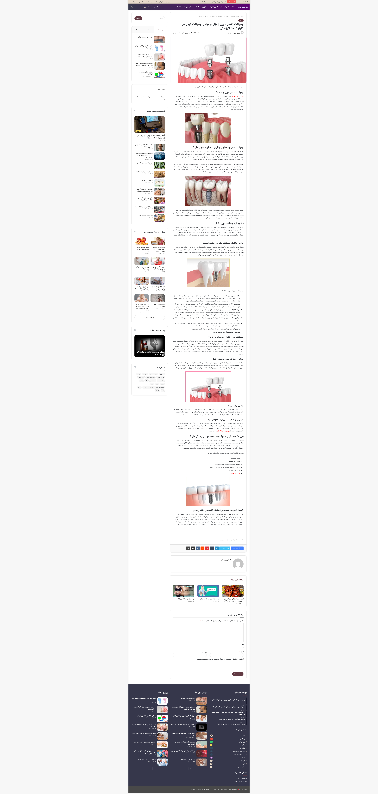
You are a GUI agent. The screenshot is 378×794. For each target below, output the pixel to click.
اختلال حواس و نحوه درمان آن (159, 305)
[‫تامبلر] (212, 548)
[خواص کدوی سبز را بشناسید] (159, 165)
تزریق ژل (145, 374)
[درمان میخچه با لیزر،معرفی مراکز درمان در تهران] (201, 736)
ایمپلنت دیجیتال (235, 473)
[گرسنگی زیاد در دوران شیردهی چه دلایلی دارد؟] (141, 281)
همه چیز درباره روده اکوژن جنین (147, 759)
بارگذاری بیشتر (150, 317)
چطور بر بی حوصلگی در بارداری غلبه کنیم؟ (144, 733)
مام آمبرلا (162, 93)
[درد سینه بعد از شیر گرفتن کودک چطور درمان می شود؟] (159, 57)
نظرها (137, 29)
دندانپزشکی (141, 377)
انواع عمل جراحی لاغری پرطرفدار (185, 599)
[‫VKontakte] (198, 548)
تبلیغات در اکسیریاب (143, 2)
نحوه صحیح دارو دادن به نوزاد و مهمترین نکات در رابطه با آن (144, 752)
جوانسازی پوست (151, 377)
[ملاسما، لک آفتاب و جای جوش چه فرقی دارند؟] (159, 147)
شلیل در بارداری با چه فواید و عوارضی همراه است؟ (143, 249)
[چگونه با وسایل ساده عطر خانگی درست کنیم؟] (159, 200)
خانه (233, 7)
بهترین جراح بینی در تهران (145, 37)
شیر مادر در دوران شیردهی (187, 759)
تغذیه (196, 7)
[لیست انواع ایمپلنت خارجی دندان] (208, 591)
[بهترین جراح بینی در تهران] (159, 39)
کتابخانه (178, 7)
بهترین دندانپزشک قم (223, 431)
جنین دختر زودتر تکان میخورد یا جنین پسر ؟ (143, 47)
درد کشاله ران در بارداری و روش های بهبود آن (158, 288)
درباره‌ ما (133, 2)
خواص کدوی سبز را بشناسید (144, 163)
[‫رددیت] (202, 548)
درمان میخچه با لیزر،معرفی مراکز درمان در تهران (183, 734)
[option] (149, 346)
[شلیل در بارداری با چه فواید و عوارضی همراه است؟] (141, 241)
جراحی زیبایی (160, 377)
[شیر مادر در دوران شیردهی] (201, 762)
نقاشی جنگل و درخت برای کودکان (145, 73)
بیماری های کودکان (239, 754)
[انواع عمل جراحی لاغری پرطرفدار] (183, 591)
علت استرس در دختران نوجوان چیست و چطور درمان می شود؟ (158, 249)
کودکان (157, 391)
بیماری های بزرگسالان (238, 751)
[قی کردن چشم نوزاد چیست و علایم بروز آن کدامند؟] (162, 727)
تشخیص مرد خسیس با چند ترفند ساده (145, 742)
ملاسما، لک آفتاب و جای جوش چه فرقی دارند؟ (213, 2)
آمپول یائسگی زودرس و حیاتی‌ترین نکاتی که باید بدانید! (183, 717)
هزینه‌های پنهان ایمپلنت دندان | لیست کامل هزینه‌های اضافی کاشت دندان (143, 155)
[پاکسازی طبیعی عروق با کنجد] (159, 174)
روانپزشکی (152, 381)
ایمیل (241, 652)
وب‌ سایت (204, 652)
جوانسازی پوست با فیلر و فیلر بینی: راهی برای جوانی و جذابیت (143, 64)
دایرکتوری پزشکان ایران (157, 2)
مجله (237, 16)
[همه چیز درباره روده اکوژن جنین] (162, 762)
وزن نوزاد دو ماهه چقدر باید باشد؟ (142, 268)
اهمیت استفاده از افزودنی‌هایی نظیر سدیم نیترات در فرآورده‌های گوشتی (234, 600)
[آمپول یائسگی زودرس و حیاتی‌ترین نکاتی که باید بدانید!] (201, 718)
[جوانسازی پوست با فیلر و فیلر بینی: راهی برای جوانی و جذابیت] (159, 66)
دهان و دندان (241, 767)
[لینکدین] (217, 548)
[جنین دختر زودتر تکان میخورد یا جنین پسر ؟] (159, 48)
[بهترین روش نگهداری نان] (159, 218)
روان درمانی (223, 7)
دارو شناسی (242, 761)
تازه (149, 29)
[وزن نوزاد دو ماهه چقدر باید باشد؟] (141, 261)
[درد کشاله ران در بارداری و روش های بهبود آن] (158, 281)
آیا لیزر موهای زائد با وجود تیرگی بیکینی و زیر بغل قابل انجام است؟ (150, 136)
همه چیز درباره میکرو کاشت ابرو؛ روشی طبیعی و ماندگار (144, 190)
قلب (157, 384)
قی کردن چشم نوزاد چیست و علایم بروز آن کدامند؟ (144, 725)
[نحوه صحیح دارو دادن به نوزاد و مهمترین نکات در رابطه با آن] (162, 753)
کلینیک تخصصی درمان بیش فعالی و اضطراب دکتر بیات (151, 98)
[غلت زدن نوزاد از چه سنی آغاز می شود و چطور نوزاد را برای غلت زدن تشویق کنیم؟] (141, 298)
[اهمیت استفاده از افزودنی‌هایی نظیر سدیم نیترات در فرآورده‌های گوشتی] (233, 591)
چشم (152, 384)
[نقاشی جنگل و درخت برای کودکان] (159, 74)
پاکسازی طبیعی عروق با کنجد (144, 172)
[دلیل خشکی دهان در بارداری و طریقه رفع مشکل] (158, 261)
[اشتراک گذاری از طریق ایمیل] (193, 548)
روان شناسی (161, 381)
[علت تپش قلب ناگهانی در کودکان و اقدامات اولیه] (201, 744)
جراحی (138, 374)
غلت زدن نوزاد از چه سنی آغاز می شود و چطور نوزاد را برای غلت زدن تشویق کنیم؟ (142, 307)
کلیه (163, 391)
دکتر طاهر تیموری (241, 778)
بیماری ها (187, 7)
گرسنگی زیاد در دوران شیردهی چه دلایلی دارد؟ (142, 288)
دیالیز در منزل (161, 89)
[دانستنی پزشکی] (242, 6)
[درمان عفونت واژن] (159, 183)
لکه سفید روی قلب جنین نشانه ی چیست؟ (183, 724)
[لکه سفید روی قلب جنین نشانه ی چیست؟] (201, 727)
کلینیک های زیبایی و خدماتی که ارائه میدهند (151, 353)
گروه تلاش (231, 789)
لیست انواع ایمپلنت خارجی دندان (209, 599)
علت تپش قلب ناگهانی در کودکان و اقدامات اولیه (185, 743)
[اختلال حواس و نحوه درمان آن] (158, 298)
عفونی (162, 384)
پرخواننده (161, 29)
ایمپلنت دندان (153, 374)
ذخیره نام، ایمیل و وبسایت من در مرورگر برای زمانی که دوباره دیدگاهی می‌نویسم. (219, 659)
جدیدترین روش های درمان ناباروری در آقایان (183, 751)
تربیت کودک (213, 7)
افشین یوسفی (236, 33)
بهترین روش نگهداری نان (145, 215)
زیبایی (203, 7)
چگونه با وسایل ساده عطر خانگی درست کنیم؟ (145, 199)
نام (242, 644)
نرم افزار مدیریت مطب (240, 781)
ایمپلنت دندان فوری (238, 96)
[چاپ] (188, 548)
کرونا (139, 387)
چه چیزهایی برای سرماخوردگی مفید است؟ (153, 387)
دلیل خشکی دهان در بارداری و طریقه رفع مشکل (159, 269)
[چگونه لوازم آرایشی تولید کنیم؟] (159, 209)
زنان (146, 381)
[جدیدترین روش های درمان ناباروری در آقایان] (201, 753)
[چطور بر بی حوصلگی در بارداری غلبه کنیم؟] (162, 736)
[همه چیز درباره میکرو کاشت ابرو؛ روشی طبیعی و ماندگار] (159, 191)
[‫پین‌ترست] (207, 548)
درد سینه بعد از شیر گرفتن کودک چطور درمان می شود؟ (144, 55)
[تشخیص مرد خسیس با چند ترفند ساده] (162, 744)
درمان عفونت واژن (147, 180)
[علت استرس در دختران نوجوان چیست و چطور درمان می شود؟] (158, 241)
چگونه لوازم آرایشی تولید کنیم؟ (143, 207)
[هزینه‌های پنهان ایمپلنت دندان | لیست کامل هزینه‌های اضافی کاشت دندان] (159, 156)
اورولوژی (162, 374)
